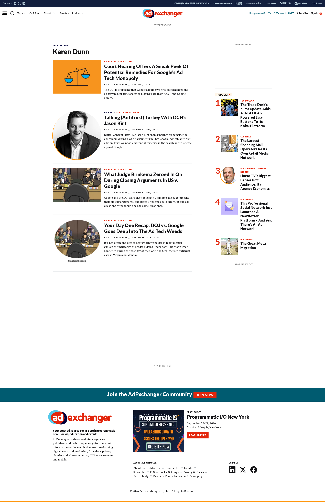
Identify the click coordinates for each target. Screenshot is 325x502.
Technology (247, 100)
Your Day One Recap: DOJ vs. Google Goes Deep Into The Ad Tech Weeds (144, 228)
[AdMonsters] (301, 3)
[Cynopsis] (270, 3)
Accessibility (140, 476)
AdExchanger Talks (127, 112)
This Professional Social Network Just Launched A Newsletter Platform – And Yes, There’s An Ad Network (256, 216)
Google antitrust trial (119, 61)
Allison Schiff (117, 84)
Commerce (245, 136)
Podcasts (77, 13)
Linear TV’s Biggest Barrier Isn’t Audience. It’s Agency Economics (255, 182)
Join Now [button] (205, 395)
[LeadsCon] (285, 3)
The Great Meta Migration (253, 245)
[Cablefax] (316, 3)
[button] (12, 13)
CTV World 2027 (284, 13)
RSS (152, 472)
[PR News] (239, 3)
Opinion (34, 13)
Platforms (246, 199)
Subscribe (302, 13)
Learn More (197, 435)
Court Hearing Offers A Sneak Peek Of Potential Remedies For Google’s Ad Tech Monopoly (146, 72)
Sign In (315, 13)
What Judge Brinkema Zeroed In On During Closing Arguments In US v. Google (143, 180)
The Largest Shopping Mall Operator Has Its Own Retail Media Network (254, 148)
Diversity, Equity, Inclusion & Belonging (177, 476)
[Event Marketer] (253, 3)
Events (63, 13)
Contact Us (172, 468)
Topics (21, 13)
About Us (49, 13)
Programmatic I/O (260, 13)
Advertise (155, 468)
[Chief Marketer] (222, 3)
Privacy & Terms (193, 472)
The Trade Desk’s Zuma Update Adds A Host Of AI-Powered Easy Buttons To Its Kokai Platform (255, 115)
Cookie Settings (169, 472)
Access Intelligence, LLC (154, 491)
